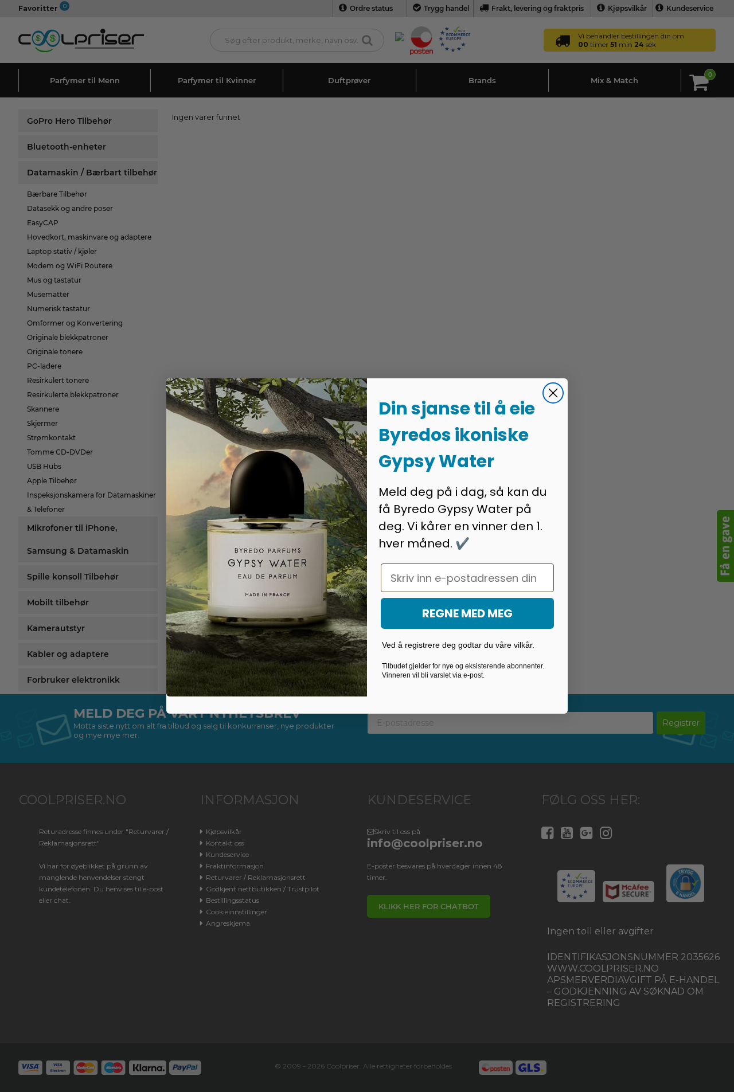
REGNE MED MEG (467, 613)
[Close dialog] (553, 393)
